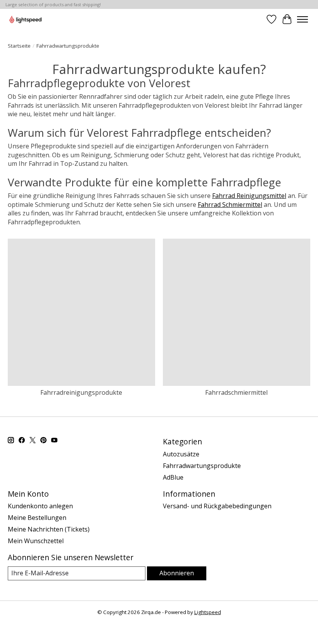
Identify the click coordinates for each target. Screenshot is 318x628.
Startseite (19, 45)
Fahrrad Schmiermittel (230, 204)
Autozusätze (181, 454)
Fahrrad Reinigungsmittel (249, 195)
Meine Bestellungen (37, 517)
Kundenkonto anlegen (40, 506)
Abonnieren (176, 573)
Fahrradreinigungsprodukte (81, 392)
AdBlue (173, 477)
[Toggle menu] (302, 19)
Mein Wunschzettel (36, 541)
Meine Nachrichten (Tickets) (49, 529)
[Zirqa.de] (25, 19)
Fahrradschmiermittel (236, 392)
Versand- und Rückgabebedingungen (217, 506)
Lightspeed (207, 612)
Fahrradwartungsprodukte (202, 465)
